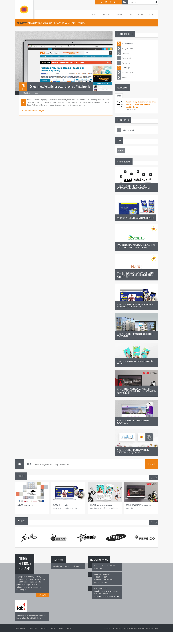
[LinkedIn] (119, 2)
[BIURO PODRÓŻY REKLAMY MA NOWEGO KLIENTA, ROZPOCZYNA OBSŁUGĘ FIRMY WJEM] (136, 455)
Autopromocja (127, 43)
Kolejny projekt (128, 48)
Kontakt (151, 14)
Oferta (130, 14)
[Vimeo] (101, 2)
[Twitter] (115, 2)
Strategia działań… (140, 505)
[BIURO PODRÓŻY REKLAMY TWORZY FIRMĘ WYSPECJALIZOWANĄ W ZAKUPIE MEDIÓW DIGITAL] (136, 191)
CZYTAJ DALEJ (42, 595)
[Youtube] (110, 2)
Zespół (124, 77)
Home (94, 14)
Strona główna (20, 628)
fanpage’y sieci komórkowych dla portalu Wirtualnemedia (60, 86)
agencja (120, 150)
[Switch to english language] (125, 2)
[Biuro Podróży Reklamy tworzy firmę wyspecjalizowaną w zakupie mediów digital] (120, 104)
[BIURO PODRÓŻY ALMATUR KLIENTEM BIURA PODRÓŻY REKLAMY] (136, 366)
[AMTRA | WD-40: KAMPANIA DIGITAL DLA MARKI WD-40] (136, 221)
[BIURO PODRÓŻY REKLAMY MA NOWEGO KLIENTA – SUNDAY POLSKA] (136, 425)
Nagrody (125, 53)
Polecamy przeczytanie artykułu (33, 111)
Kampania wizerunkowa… (101, 505)
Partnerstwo (126, 63)
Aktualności (106, 14)
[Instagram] (106, 2)
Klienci (140, 14)
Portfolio (119, 14)
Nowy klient (126, 58)
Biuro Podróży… (25, 505)
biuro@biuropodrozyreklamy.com (106, 596)
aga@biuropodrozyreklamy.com (106, 591)
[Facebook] (97, 2)
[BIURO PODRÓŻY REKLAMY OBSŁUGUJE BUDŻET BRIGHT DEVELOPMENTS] (136, 339)
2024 (119, 96)
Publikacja (126, 68)
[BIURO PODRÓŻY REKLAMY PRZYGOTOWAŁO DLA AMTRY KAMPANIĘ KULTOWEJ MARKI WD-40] (136, 309)
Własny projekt (127, 72)
